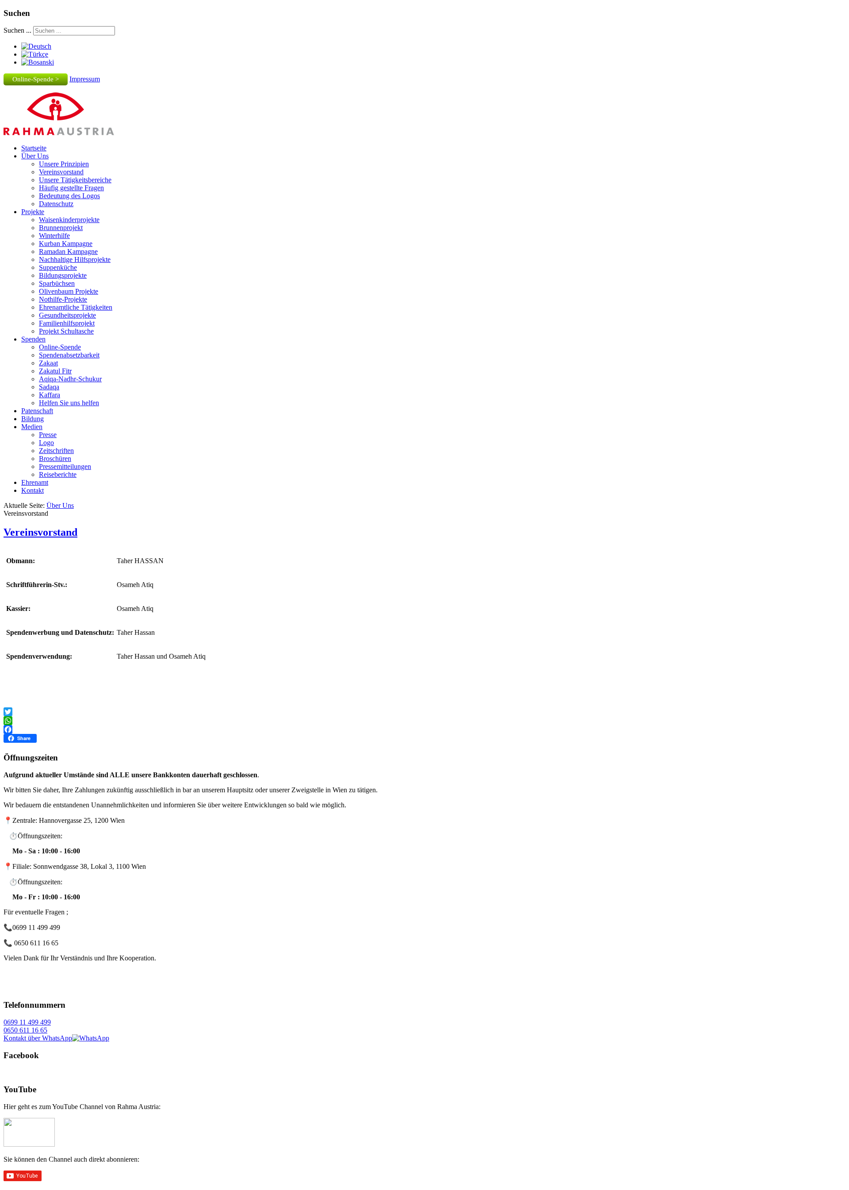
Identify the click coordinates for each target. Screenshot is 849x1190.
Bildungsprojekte (63, 275)
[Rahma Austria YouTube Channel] (29, 1144)
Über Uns (35, 156)
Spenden (33, 339)
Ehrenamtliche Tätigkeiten (75, 307)
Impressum (84, 79)
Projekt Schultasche (66, 331)
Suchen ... (17, 30)
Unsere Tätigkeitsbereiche (75, 180)
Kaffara (49, 395)
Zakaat (48, 363)
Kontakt (32, 490)
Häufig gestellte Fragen (71, 188)
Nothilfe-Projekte (63, 299)
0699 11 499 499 (27, 1022)
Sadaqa (49, 387)
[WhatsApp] (424, 720)
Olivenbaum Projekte (68, 291)
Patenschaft (37, 411)
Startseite (33, 148)
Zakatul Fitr (55, 371)
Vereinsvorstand (61, 172)
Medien (31, 426)
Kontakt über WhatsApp (38, 1038)
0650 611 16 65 (25, 1030)
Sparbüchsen (57, 283)
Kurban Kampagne (65, 243)
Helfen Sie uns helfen (69, 403)
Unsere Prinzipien (64, 164)
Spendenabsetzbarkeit (69, 355)
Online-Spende (60, 347)
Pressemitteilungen (65, 466)
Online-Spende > (35, 79)
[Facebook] (424, 729)
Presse (48, 434)
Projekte (32, 211)
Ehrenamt (34, 482)
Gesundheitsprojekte (67, 315)
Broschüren (55, 458)
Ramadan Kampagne (68, 251)
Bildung (32, 418)
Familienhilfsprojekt (67, 323)
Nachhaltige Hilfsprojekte (75, 259)
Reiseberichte (57, 474)
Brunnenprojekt (61, 227)
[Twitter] (424, 711)
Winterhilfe (54, 235)
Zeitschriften (56, 450)
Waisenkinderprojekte (69, 219)
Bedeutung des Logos (69, 196)
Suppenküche (58, 267)
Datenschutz (56, 203)
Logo (46, 442)
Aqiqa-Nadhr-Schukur (70, 379)
